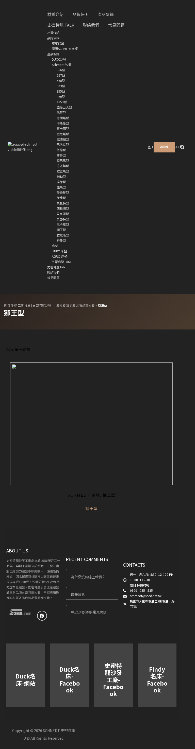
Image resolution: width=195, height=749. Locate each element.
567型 (61, 75)
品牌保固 (53, 38)
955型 (61, 91)
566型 (61, 70)
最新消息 (78, 594)
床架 (55, 245)
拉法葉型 (63, 166)
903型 (61, 86)
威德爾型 (63, 139)
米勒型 (61, 176)
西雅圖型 (63, 208)
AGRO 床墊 (59, 256)
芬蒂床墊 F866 (62, 261)
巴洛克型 (63, 144)
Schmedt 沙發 (61, 64)
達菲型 (61, 182)
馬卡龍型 (63, 224)
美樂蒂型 (63, 192)
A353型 (62, 102)
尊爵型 (61, 155)
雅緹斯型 (63, 235)
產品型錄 (53, 54)
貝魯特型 (63, 219)
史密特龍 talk (56, 267)
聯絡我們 (53, 272)
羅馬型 (61, 187)
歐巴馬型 (63, 160)
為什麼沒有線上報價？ (88, 576)
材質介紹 (53, 32)
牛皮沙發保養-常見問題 (88, 612)
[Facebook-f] (42, 616)
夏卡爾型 (63, 128)
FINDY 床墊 (59, 251)
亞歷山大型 (64, 107)
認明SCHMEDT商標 (65, 48)
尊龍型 (61, 150)
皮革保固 (58, 43)
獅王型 (61, 230)
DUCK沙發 (59, 59)
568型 (61, 80)
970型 (61, 96)
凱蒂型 (61, 112)
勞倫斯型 (63, 118)
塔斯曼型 (63, 123)
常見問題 (53, 277)
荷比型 (61, 198)
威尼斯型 (63, 134)
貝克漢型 (63, 214)
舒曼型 (61, 240)
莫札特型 (63, 203)
